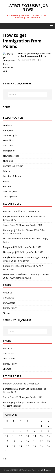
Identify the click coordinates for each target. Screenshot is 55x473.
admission (8, 125)
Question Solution (12, 176)
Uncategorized (10, 196)
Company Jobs (10, 135)
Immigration (9, 150)
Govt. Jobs (8, 145)
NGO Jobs (8, 160)
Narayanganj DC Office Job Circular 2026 (23, 252)
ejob (42, 60)
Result (6, 181)
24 (6, 446)
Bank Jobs (8, 130)
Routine (7, 186)
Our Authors (9, 302)
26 (20, 446)
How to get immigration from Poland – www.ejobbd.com (34, 55)
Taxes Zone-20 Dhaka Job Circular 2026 (22, 225)
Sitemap (7, 313)
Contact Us (8, 297)
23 (48, 441)
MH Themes (46, 470)
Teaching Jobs (10, 191)
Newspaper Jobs (11, 155)
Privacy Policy (9, 307)
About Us (7, 292)
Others (6, 171)
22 (41, 441)
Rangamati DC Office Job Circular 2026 (22, 247)
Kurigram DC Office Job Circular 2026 (21, 211)
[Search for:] (28, 94)
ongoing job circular (13, 165)
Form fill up (8, 140)
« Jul (5, 458)
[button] (50, 26)
